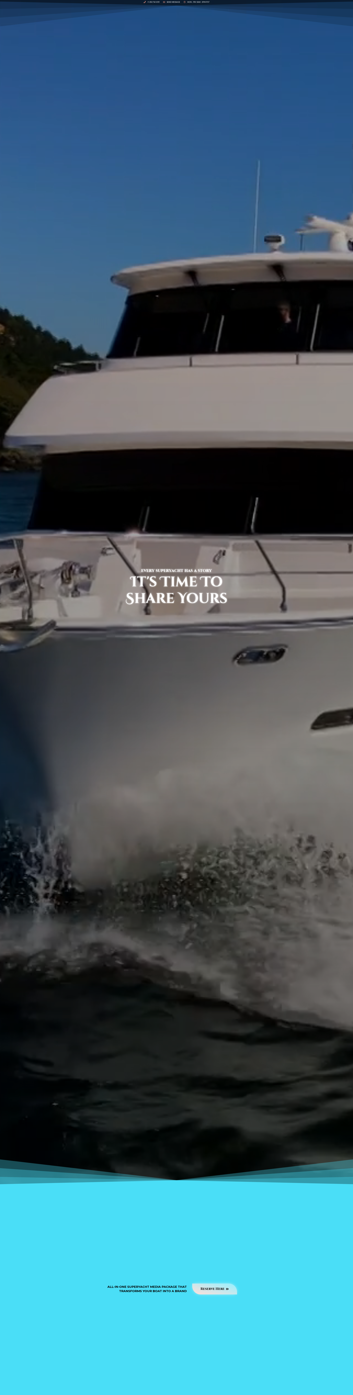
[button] (214, 1289)
